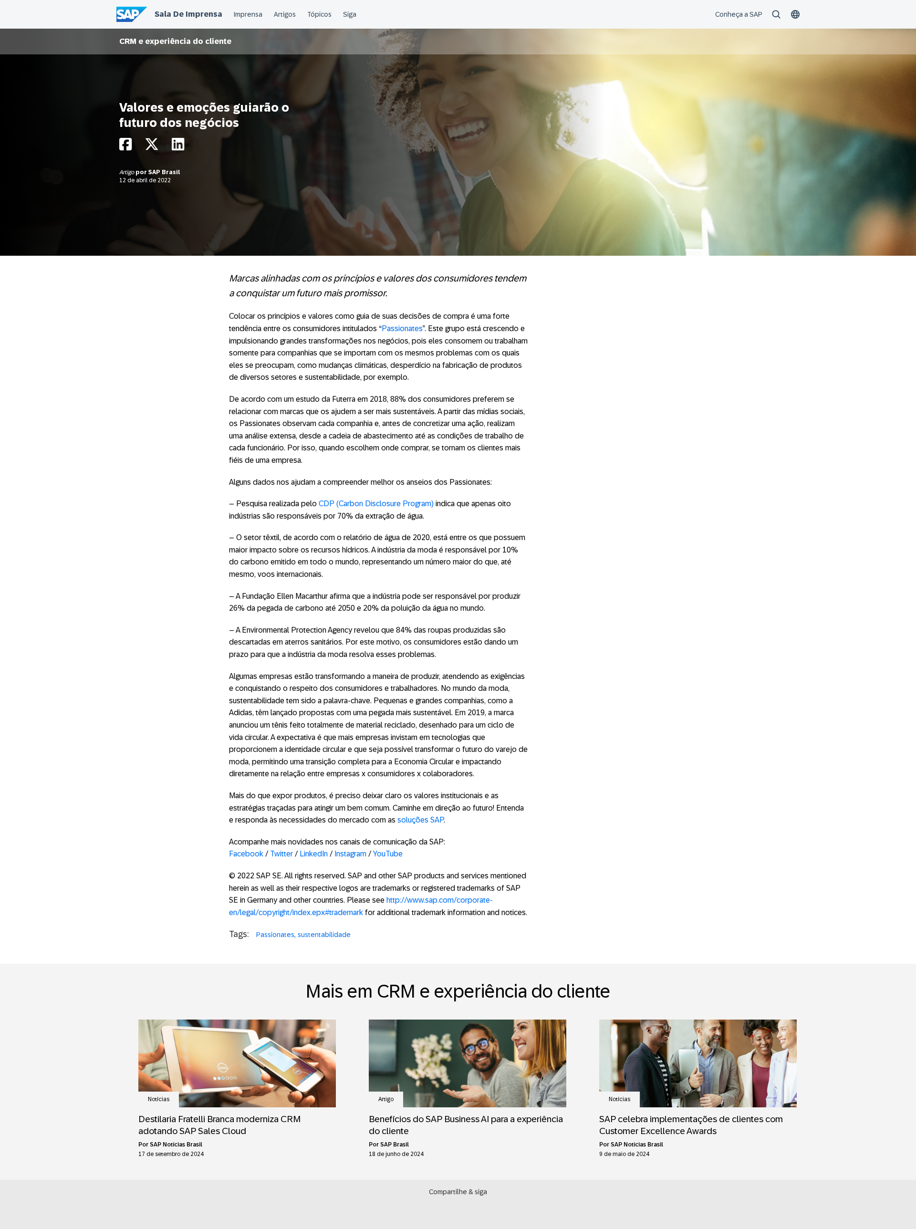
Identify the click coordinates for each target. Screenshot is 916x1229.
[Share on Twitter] (152, 147)
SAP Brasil (164, 172)
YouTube (388, 854)
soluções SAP (420, 820)
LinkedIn (314, 854)
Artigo (127, 172)
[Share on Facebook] (125, 147)
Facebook (246, 854)
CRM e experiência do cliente (175, 41)
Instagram (350, 854)
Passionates (402, 328)
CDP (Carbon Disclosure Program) (376, 504)
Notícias (158, 1099)
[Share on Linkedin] (178, 147)
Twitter (281, 854)
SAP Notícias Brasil (176, 1144)
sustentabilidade (324, 934)
